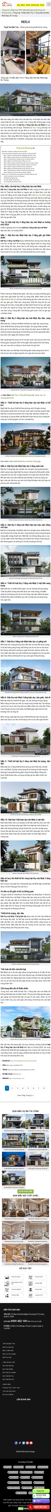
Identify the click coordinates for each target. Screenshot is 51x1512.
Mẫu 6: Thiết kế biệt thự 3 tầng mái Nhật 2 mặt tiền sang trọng (20, 164)
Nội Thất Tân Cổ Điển (14, 1487)
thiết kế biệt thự (11, 299)
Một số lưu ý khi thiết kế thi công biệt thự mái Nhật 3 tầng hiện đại (19, 174)
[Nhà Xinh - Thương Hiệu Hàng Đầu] (7, 4)
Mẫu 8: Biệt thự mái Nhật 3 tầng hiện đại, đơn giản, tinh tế (19, 168)
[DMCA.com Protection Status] (25, 1508)
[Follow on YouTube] (31, 1443)
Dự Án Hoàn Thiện (35, 5)
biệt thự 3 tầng (35, 128)
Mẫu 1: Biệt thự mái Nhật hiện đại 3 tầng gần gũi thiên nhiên (20, 155)
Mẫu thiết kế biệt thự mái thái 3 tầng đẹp (25, 461)
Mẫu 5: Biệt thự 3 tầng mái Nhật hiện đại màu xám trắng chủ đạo (21, 163)
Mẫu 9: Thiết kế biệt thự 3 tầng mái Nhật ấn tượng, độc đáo (19, 170)
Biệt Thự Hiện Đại (43, 1467)
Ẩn (34, 148)
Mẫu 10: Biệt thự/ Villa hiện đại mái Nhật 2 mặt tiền (17, 172)
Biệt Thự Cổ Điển (13, 1472)
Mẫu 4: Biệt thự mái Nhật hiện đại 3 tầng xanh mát (17, 161)
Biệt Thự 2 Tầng (39, 1472)
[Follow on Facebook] (16, 1443)
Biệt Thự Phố (8, 1467)
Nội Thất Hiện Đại (27, 1482)
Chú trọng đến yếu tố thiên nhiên (12, 181)
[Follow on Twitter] (23, 1443)
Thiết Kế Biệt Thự (31, 1467)
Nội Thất (28, 5)
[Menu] (48, 4)
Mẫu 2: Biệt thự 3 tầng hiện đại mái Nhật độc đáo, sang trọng (20, 157)
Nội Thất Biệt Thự (27, 1487)
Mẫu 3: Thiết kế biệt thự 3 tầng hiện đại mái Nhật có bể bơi (19, 159)
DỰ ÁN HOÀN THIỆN (25, 1191)
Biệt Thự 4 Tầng (25, 1477)
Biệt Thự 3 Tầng (14, 1477)
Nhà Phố (42, 5)
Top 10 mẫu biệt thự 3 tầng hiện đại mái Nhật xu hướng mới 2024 (19, 153)
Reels (18, 5)
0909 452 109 (40, 1507)
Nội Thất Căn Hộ (39, 1487)
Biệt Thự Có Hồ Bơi (14, 1482)
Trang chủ (6, 10)
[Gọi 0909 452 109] (30, 1507)
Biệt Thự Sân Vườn (38, 1477)
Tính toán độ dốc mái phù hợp (11, 180)
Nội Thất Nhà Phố (22, 1493)
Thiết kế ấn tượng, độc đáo (11, 178)
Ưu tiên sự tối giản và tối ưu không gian (14, 176)
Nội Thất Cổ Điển (39, 1482)
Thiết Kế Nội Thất (19, 1467)
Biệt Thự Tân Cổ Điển (27, 1472)
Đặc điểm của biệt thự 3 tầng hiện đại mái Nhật (14, 151)
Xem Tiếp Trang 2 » (25, 1095)
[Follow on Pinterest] (27, 1443)
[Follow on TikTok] (20, 1443)
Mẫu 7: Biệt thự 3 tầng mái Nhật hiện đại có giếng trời (18, 166)
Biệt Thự (23, 5)
